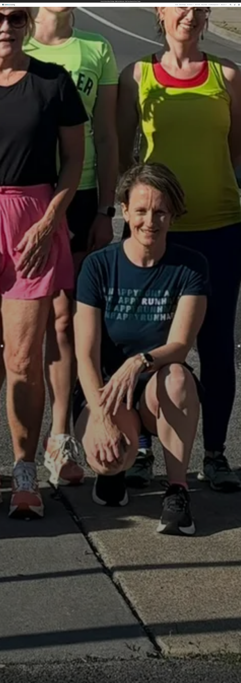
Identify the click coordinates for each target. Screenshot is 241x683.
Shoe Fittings (182, 4)
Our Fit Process (120, 325)
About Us (223, 4)
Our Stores (189, 4)
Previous (2, 346)
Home (176, 4)
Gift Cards (197, 4)
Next (239, 346)
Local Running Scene (213, 4)
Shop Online (204, 4)
